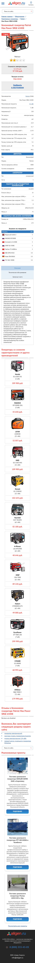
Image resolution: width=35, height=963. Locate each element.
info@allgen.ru (17, 958)
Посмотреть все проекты (17, 926)
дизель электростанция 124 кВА (15, 738)
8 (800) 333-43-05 (19, 947)
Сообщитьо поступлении (17, 86)
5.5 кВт (31, 104)
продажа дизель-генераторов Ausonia (17, 736)
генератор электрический (13, 733)
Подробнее (17, 811)
